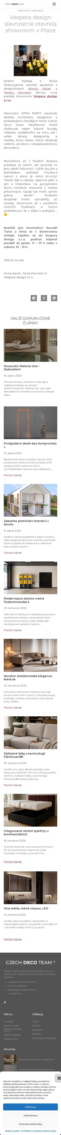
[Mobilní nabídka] (54, 4)
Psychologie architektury (44, 1038)
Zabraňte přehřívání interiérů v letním (26, 522)
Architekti (8, 1022)
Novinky (36, 1026)
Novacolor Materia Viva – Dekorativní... (37, 1059)
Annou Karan (39, 88)
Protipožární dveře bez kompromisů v (30, 445)
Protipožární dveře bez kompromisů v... (37, 1070)
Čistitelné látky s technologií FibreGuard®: (24, 755)
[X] (44, 298)
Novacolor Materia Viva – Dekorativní (22, 367)
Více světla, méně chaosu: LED (26, 908)
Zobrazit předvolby (30, 1124)
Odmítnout (30, 1115)
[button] (56, 1075)
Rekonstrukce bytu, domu (13, 1030)
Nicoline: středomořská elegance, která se (28, 677)
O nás (35, 1022)
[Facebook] (34, 298)
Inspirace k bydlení (12, 1035)
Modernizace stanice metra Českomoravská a (24, 600)
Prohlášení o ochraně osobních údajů (38, 1131)
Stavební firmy (11, 1039)
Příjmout (30, 1106)
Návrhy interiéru (11, 1026)
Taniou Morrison (17, 92)
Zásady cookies (12, 1131)
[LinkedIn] (54, 298)
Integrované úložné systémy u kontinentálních (26, 832)
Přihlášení (37, 1034)
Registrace (37, 1030)
